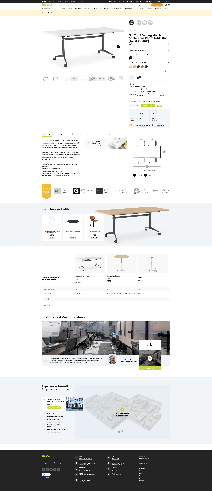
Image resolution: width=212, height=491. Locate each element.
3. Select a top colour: (137, 62)
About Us (141, 466)
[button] (169, 5)
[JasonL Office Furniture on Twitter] (43, 469)
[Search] (89, 5)
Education (72, 1)
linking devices (59, 152)
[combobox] (75, 5)
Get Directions (54, 408)
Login (140, 478)
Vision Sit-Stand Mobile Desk (145, 275)
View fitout (150, 368)
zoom (83, 46)
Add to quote (148, 105)
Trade (66, 1)
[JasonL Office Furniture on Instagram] (54, 469)
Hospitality (80, 1)
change (144, 89)
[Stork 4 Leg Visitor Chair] (94, 221)
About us (121, 1)
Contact (154, 121)
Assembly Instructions (145, 463)
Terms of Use (142, 461)
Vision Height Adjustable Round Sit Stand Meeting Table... (113, 276)
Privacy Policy (143, 456)
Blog (140, 473)
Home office (59, 1)
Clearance (129, 1)
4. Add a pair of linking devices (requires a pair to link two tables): (147, 72)
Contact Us (142, 468)
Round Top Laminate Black (73, 231)
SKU (165, 44)
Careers (141, 480)
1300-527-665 (129, 5)
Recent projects (112, 1)
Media (141, 471)
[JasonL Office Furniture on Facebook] (47, 469)
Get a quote (157, 5)
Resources (148, 1)
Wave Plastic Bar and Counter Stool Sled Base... (52, 232)
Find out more (93, 13)
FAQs (140, 475)
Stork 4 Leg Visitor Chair (94, 231)
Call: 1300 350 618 (51, 404)
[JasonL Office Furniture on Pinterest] (58, 469)
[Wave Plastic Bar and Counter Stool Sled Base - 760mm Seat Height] (52, 221)
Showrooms (138, 1)
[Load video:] (150, 358)
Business (51, 1)
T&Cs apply (159, 101)
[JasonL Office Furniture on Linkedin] (51, 469)
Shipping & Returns (144, 458)
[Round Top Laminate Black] (73, 221)
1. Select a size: (137, 50)
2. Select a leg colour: (138, 54)
